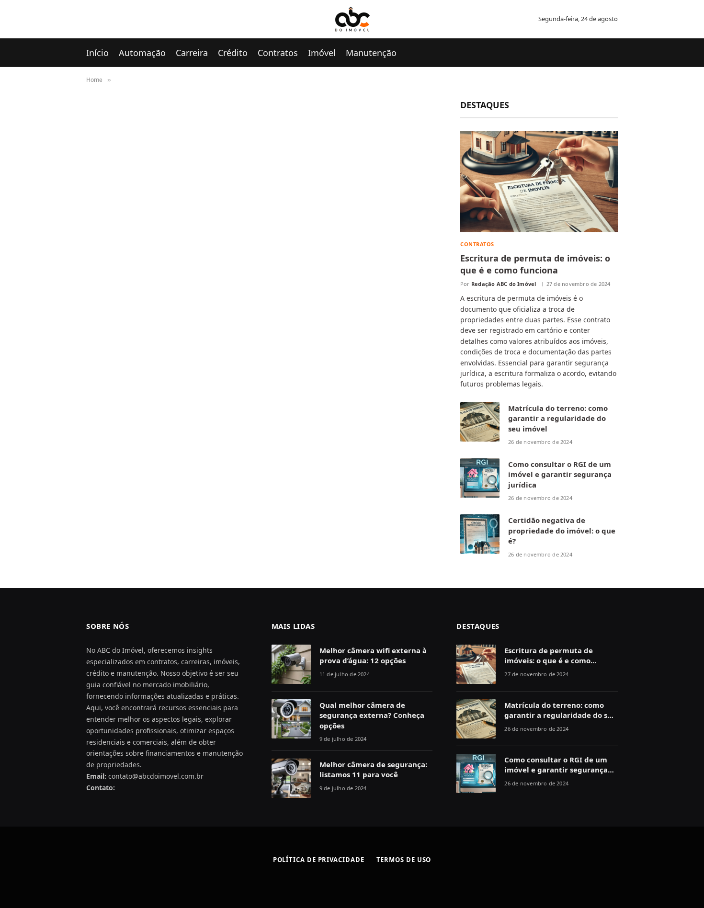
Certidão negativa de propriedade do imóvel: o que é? (561, 530)
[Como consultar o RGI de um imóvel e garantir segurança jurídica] (480, 478)
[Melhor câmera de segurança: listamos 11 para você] (291, 778)
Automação (142, 52)
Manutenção (371, 52)
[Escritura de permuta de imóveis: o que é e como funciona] (539, 181)
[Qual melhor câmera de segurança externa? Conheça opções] (291, 718)
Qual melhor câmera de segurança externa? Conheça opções (371, 715)
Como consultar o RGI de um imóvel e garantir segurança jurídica (560, 474)
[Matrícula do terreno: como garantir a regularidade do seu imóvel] (480, 422)
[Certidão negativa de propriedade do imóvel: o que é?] (480, 534)
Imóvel (322, 52)
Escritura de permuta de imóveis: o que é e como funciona (535, 263)
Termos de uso (403, 859)
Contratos (278, 52)
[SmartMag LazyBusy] (352, 19)
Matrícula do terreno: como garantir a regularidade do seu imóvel (558, 418)
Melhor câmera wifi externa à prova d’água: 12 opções (373, 655)
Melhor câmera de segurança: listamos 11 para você (373, 769)
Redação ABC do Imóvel (503, 283)
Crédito (233, 52)
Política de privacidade (318, 859)
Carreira (192, 52)
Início (97, 52)
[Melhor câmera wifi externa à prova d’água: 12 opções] (291, 664)
